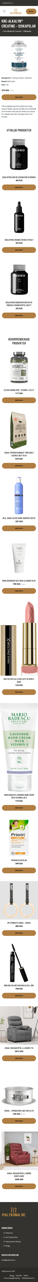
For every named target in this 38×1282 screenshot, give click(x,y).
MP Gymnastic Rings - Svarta (19, 923)
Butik (31, 11)
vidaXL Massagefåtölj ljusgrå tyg (19, 1048)
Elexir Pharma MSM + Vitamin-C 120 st (19, 390)
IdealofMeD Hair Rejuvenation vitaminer (19, 177)
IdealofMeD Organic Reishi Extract (19, 239)
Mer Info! (19, 97)
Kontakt (19, 1275)
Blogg (7, 1246)
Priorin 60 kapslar (19, 860)
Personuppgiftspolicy (12, 1278)
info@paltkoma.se (7, 3)
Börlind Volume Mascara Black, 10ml (19, 985)
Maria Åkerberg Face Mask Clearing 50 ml (19, 580)
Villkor (26, 1275)
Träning (14, 78)
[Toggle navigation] (4, 11)
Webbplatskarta (28, 1278)
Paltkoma (9, 1233)
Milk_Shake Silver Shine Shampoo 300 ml (19, 518)
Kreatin (21, 78)
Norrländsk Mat (11, 1237)
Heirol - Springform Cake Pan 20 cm (19, 1110)
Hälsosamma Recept (13, 1241)
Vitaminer (28, 78)
